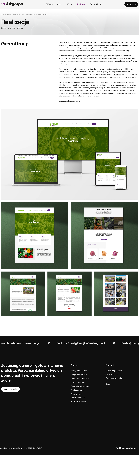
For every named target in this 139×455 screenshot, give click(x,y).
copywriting (91, 88)
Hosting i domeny (78, 382)
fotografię (117, 74)
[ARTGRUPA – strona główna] (12, 4)
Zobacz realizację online (68, 101)
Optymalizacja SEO (78, 398)
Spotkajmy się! (9, 389)
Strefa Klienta (96, 4)
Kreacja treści (76, 394)
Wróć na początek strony (126, 448)
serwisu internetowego (115, 45)
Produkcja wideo (77, 390)
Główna (49, 4)
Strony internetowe (79, 371)
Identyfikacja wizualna (80, 378)
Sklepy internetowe (79, 375)
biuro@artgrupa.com (113, 371)
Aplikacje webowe (78, 402)
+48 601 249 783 (112, 375)
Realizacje (81, 4)
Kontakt (130, 4)
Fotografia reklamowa (80, 386)
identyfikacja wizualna (91, 82)
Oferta (69, 4)
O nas (59, 4)
